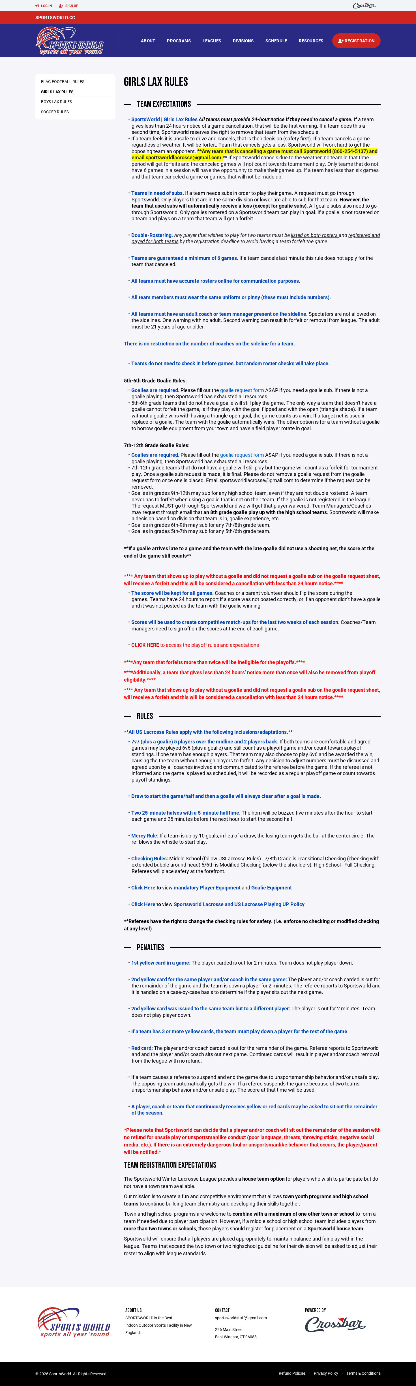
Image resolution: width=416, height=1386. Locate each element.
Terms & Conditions (363, 1373)
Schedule (276, 40)
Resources (311, 40)
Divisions (243, 40)
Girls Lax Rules (57, 91)
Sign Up (71, 5)
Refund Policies (292, 1373)
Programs (179, 40)
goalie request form (242, 390)
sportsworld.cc (55, 17)
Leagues (212, 40)
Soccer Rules (55, 111)
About (148, 40)
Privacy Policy (326, 1373)
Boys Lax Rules (56, 101)
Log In (46, 5)
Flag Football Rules (62, 81)
